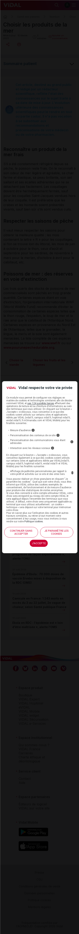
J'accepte (39, 543)
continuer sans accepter (21, 532)
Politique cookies (33, 521)
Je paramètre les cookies (56, 532)
